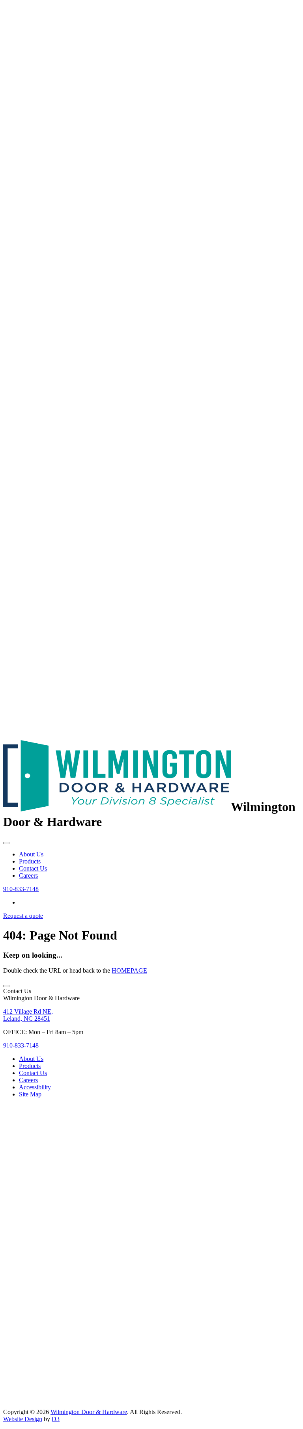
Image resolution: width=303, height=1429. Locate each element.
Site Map (30, 1094)
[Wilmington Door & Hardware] (117, 807)
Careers (28, 875)
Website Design (22, 1419)
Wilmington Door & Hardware (88, 1412)
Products (30, 861)
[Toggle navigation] (6, 843)
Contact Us (33, 868)
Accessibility (35, 1087)
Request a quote (23, 915)
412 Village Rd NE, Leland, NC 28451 (28, 1015)
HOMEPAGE (129, 970)
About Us (31, 854)
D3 (56, 1419)
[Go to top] (6, 986)
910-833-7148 (21, 889)
